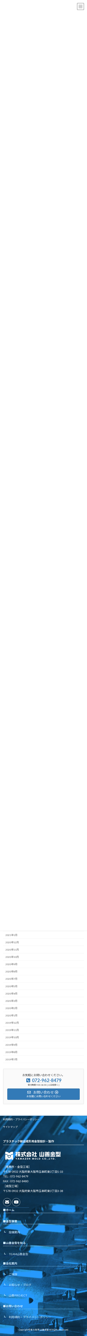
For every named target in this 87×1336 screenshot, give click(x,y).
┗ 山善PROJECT (15, 1295)
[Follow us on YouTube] (16, 1202)
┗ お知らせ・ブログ (17, 1285)
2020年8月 (11, 971)
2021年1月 (11, 934)
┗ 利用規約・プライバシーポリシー (27, 1317)
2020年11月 (12, 949)
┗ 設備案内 (11, 1232)
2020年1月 (11, 1015)
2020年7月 (11, 978)
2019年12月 (12, 1022)
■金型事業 (10, 1221)
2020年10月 (12, 956)
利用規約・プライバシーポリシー (21, 1119)
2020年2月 (11, 1008)
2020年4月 (11, 993)
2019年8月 (11, 1051)
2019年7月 (11, 1059)
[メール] (7, 1202)
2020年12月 (12, 942)
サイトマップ (10, 1126)
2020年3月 (11, 1000)
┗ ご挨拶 (10, 1274)
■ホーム (8, 1210)
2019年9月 (11, 1044)
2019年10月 (12, 1037)
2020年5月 (11, 986)
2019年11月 (12, 1030)
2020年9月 (11, 964)
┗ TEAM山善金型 (15, 1254)
